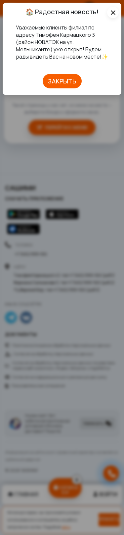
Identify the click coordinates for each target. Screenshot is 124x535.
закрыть (62, 81)
